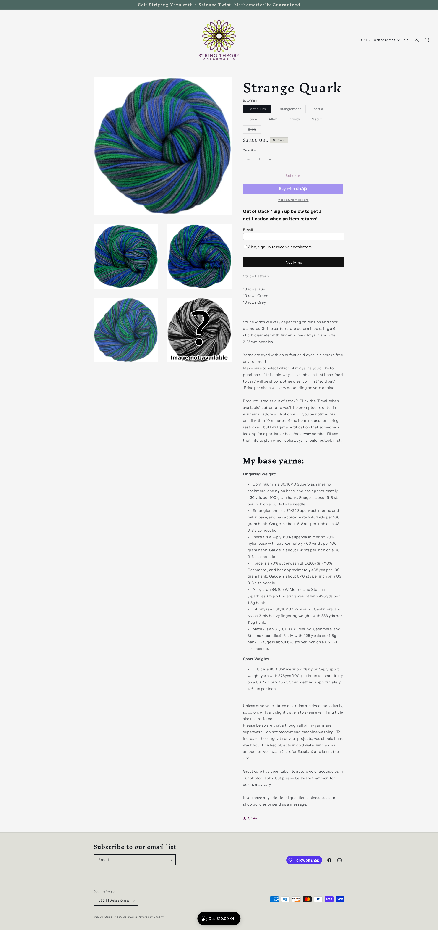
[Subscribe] (170, 859)
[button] (10, 40)
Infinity (296, 120)
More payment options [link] (293, 199)
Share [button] (252, 818)
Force (255, 120)
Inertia (320, 110)
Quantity (249, 150)
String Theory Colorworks (121, 916)
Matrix (319, 120)
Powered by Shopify (151, 916)
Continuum (259, 110)
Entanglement (292, 110)
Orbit (254, 130)
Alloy (275, 120)
